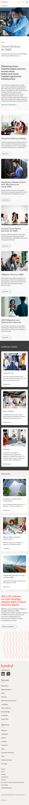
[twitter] (8, 674)
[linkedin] (3, 674)
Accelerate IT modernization (8, 104)
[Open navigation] (27, 2)
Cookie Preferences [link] (6, 787)
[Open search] (23, 2)
